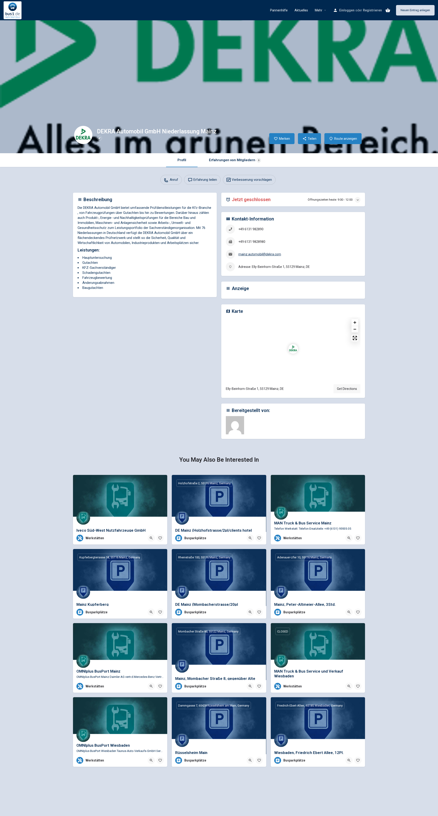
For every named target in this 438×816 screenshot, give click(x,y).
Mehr (318, 10)
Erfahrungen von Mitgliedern (234, 160)
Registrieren (372, 10)
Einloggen (347, 10)
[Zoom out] (355, 329)
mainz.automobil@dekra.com (259, 254)
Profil (181, 160)
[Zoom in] (355, 322)
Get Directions (347, 389)
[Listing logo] (83, 135)
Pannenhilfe (279, 10)
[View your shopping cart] (387, 10)
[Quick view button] (151, 538)
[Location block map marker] (293, 349)
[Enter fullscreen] (355, 338)
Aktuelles (301, 10)
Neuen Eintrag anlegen (415, 10)
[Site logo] (13, 10)
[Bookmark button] (160, 538)
